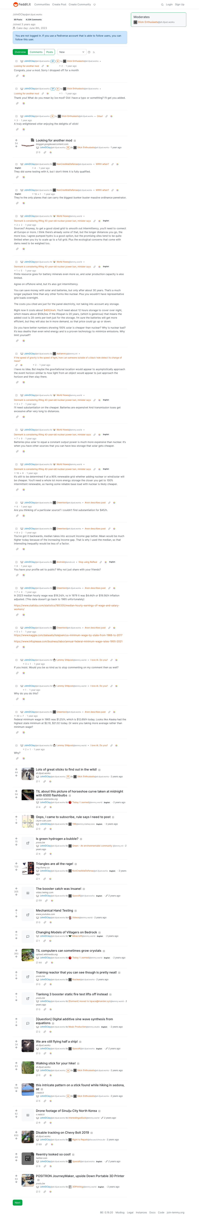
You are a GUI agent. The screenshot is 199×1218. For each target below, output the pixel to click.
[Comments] (28, 936)
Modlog (120, 1212)
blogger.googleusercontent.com (52, 144)
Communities (42, 4)
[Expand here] (28, 774)
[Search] (162, 4)
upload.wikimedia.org (47, 799)
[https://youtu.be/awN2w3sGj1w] (28, 843)
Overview (20, 52)
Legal (130, 1212)
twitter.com (41, 1158)
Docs (152, 1212)
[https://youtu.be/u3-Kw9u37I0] (28, 998)
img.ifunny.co (43, 867)
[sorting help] (89, 52)
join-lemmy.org (175, 1212)
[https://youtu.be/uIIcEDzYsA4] (28, 977)
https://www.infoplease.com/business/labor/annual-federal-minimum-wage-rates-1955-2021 (68, 641)
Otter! (100, 116)
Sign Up (179, 4)
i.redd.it (40, 1092)
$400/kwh (50, 310)
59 (40, 900)
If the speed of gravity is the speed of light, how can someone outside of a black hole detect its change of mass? (68, 359)
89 (40, 1144)
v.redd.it (40, 1114)
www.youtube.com (45, 914)
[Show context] (42, 65)
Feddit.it (25, 4)
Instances (141, 1212)
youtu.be (40, 842)
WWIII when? (102, 164)
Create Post (59, 4)
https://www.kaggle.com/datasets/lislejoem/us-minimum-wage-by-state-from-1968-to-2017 (68, 635)
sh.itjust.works (43, 773)
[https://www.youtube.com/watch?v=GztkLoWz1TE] (28, 915)
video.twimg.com (44, 892)
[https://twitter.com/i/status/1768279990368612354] (28, 1158)
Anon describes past (95, 502)
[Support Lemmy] (94, 4)
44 (40, 962)
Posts (49, 52)
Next (17, 1202)
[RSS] (94, 52)
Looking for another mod (26, 66)
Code (161, 1212)
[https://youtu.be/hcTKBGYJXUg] (28, 1180)
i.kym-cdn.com (43, 820)
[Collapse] (16, 61)
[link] (47, 65)
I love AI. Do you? (99, 659)
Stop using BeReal (88, 562)
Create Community (80, 4)
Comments (36, 52)
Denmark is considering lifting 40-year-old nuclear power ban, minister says (52, 220)
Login (169, 4)
